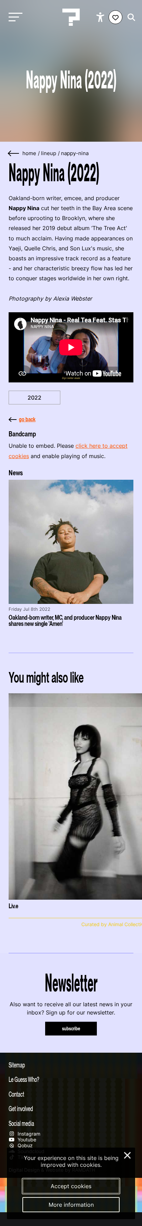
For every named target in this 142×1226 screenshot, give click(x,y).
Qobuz (24, 1145)
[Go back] (14, 153)
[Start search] (129, 17)
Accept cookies (71, 1186)
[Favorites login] (115, 17)
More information (71, 1204)
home (29, 153)
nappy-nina (75, 153)
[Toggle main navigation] (14, 17)
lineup (48, 153)
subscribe (71, 1028)
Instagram (28, 1134)
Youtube (26, 1139)
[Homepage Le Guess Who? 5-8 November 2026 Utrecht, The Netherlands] (71, 17)
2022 (34, 397)
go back (27, 419)
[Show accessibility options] (101, 17)
